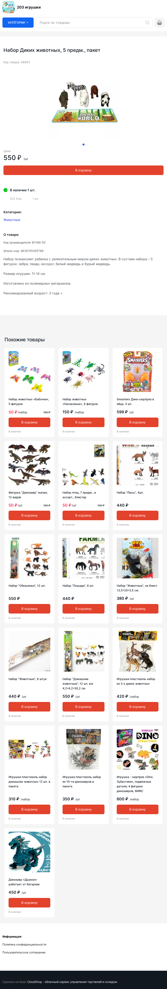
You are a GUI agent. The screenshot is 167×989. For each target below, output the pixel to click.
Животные (11, 220)
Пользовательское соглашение (23, 952)
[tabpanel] (83, 105)
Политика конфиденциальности (24, 944)
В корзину (83, 170)
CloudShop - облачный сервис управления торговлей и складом (72, 982)
